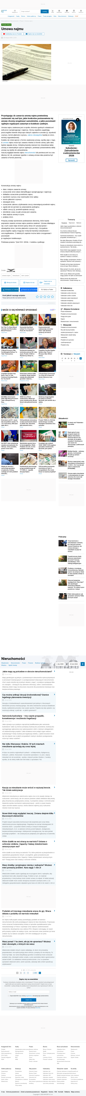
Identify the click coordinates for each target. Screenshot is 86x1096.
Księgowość (11, 16)
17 (62, 358)
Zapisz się (29, 1000)
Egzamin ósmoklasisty (21, 1083)
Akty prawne (32, 1068)
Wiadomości (5, 663)
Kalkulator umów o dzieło (68, 295)
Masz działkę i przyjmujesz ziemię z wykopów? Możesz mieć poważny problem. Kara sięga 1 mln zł (71, 260)
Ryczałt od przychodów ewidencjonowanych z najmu (69, 331)
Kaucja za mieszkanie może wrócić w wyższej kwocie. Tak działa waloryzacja (71, 246)
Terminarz (67, 354)
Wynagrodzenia (19, 1051)
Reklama (67, 1092)
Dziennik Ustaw (33, 1071)
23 (80, 358)
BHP (16, 1057)
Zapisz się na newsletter (48, 282)
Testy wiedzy (18, 1085)
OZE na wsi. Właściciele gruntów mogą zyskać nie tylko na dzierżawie (71, 274)
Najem (63, 319)
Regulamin (44, 1092)
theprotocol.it (74, 1081)
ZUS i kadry (4, 1055)
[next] (40, 973)
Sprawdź (71, 160)
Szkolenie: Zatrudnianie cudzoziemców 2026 (71, 152)
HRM (16, 1059)
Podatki (3, 1049)
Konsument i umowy (34, 1053)
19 (68, 358)
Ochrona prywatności (12, 1092)
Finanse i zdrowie (47, 1059)
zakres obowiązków (35, 135)
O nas (3, 1092)
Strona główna (5, 21)
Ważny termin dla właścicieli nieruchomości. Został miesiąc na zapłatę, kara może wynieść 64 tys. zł (71, 279)
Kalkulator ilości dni (66, 305)
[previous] (17, 973)
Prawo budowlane (66, 311)
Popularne (64, 223)
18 (65, 358)
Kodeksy (31, 1083)
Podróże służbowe (62, 1077)
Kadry (18, 16)
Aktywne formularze (71, 309)
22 (77, 358)
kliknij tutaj (37, 1007)
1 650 (35, 973)
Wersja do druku (11, 282)
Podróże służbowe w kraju (64, 1071)
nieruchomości (30, 153)
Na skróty (73, 1068)
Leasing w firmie (47, 1057)
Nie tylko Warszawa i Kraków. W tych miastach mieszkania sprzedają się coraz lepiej (71, 241)
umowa (5, 142)
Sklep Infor (32, 1059)
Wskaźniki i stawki (62, 1068)
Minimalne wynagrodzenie (64, 1073)
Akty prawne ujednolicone (36, 1081)
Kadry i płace (4, 1079)
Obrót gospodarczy (6, 1053)
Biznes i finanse (47, 1049)
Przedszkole (18, 1071)
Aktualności (63, 418)
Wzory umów (74, 1077)
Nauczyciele (18, 1075)
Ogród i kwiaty (12, 665)
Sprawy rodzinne (33, 1049)
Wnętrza (3, 665)
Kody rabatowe (75, 1075)
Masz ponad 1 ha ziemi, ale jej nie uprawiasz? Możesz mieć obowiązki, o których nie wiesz (71, 270)
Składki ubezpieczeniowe (63, 1075)
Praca (30, 1057)
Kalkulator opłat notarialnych (69, 298)
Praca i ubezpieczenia (49, 1053)
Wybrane (78, 223)
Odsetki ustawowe (62, 1079)
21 (74, 358)
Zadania (3, 1075)
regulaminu (29, 995)
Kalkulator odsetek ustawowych (70, 303)
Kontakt (60, 1092)
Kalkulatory (67, 288)
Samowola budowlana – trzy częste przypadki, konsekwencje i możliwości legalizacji (70, 236)
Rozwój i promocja (6, 1077)
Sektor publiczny (31, 16)
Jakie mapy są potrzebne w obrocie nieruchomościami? (70, 227)
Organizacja (4, 1071)
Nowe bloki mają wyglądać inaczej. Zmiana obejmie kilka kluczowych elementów (70, 251)
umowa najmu (6, 275)
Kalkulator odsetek (48, 1077)
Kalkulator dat (46, 1071)
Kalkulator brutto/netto (67, 290)
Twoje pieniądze (47, 16)
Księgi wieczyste (66, 316)
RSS (56, 1092)
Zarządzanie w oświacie (21, 1079)
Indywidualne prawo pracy (22, 1049)
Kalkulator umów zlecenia (68, 293)
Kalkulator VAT (47, 1075)
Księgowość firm (6, 1046)
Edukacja (70, 16)
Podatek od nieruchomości (69, 314)
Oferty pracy (74, 1083)
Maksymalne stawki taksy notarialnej (68, 336)
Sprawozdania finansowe (63, 1061)
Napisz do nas (30, 282)
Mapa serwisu (75, 1092)
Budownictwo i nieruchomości (70, 321)
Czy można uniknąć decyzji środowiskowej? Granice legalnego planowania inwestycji (70, 232)
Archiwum (73, 1073)
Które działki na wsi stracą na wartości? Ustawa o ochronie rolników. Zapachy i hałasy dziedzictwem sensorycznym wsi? (70, 255)
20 (71, 358)
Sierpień (77, 354)
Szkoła (17, 1073)
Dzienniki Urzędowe (34, 1075)
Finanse (30, 663)
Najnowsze (72, 223)
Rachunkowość (5, 1051)
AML (58, 1063)
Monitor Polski (33, 1073)
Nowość (71, 145)
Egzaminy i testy (19, 1077)
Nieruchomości (62, 16)
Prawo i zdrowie (33, 1061)
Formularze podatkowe (77, 1079)
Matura (17, 1081)
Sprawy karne (32, 1051)
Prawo (39, 16)
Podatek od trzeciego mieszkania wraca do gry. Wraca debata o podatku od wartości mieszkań (70, 265)
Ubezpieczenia (19, 1053)
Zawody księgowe (6, 1057)
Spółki (44, 1051)
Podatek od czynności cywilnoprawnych (67, 341)
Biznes (23, 16)
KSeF (76, 16)
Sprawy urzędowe (34, 1055)
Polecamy (62, 537)
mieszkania (16, 275)
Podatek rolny (65, 345)
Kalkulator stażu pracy (49, 1079)
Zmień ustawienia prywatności (30, 1092)
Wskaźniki (67, 325)
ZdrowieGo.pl (74, 1071)
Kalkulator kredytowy (67, 300)
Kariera (51, 1092)
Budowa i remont (40, 663)
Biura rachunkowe (62, 1046)
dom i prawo (25, 275)
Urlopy (17, 1055)
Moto (55, 16)
